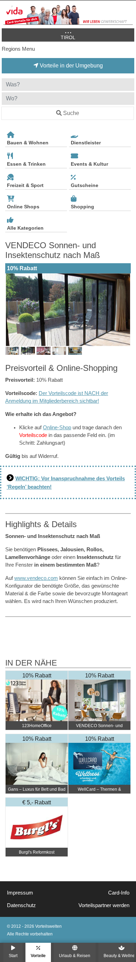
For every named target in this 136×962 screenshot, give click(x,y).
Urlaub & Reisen (74, 955)
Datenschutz (21, 905)
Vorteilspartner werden (103, 905)
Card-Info (118, 893)
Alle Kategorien (25, 228)
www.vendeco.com (36, 578)
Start (13, 955)
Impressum (20, 893)
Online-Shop (57, 427)
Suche (71, 113)
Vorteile (38, 955)
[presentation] (12, 309)
